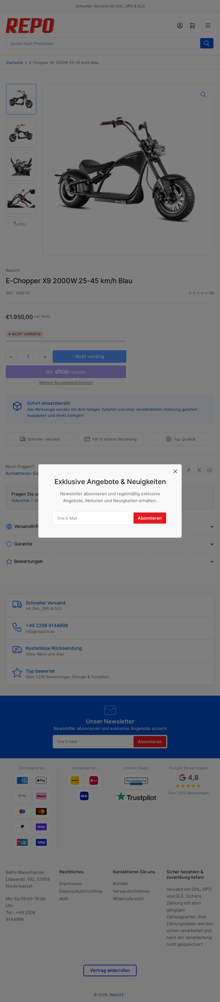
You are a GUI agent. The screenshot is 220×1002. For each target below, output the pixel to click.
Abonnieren (150, 518)
